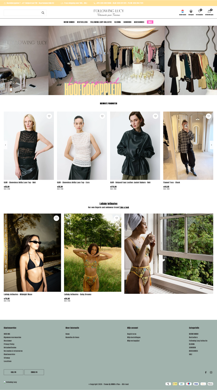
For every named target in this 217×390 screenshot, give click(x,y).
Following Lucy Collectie (101, 22)
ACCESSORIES (139, 22)
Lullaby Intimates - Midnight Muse (18, 294)
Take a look (124, 207)
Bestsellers (82, 22)
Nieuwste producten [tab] (108, 103)
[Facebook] (205, 372)
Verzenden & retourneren (13, 351)
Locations (7, 361)
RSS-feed (125, 384)
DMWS (113, 384)
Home (68, 334)
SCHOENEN (127, 22)
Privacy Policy (9, 344)
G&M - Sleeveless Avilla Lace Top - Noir (20, 182)
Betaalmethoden (10, 347)
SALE (150, 22)
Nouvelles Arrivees (72, 337)
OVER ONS (7, 334)
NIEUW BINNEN (69, 22)
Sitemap (7, 358)
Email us (34, 372)
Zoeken (42, 13)
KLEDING (117, 22)
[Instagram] (211, 372)
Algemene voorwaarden (12, 337)
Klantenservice (9, 354)
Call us (13, 372)
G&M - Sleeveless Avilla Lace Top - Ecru (73, 182)
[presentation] (5, 145)
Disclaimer (8, 341)
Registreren (131, 334)
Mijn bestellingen (133, 337)
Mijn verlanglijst (133, 341)
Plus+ (119, 384)
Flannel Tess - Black (171, 182)
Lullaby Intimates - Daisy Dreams (77, 294)
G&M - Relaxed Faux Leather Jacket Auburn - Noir (130, 182)
